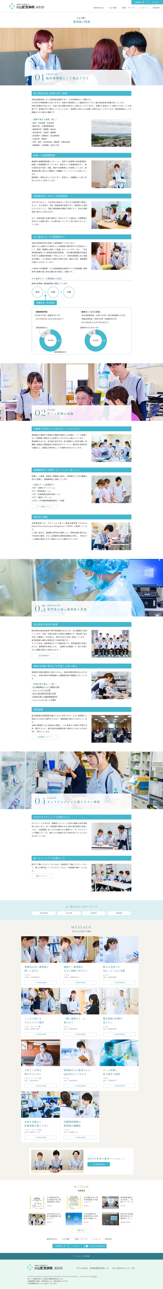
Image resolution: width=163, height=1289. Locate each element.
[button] (98, 8)
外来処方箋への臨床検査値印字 (45, 697)
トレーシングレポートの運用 (44, 700)
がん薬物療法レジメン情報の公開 (46, 687)
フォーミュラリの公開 (41, 690)
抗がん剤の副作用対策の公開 (44, 693)
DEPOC (94, 1277)
